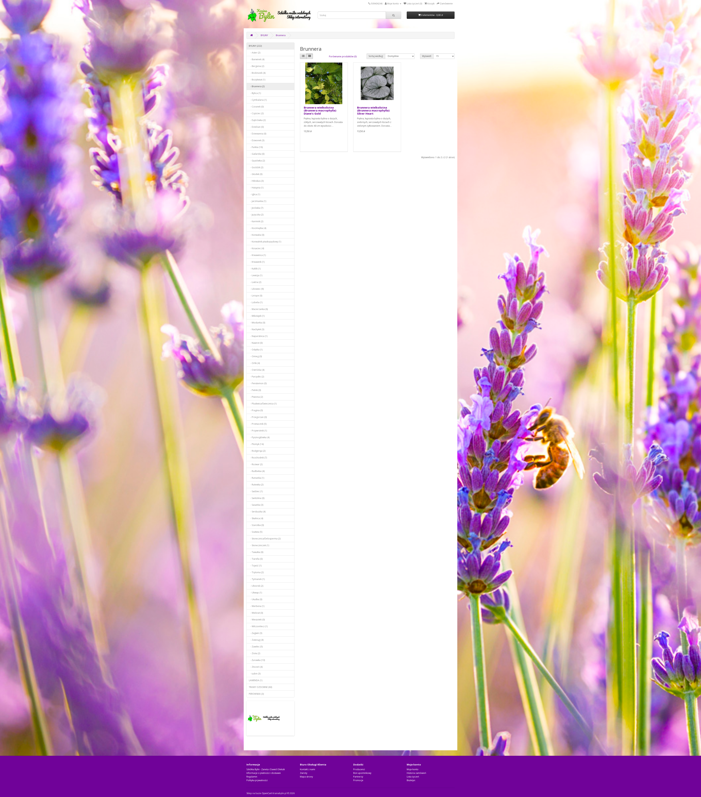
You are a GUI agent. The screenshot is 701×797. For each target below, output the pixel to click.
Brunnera (281, 35)
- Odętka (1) (256, 349)
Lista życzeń (413, 776)
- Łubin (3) (255, 673)
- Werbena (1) (256, 606)
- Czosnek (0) (256, 106)
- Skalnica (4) (256, 518)
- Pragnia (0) (256, 410)
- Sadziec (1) (256, 491)
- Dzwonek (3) (256, 140)
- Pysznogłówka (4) (259, 437)
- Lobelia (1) (256, 302)
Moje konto (412, 769)
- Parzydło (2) (256, 376)
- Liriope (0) (255, 295)
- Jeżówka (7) (256, 207)
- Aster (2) (254, 52)
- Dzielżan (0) (256, 126)
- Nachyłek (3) (256, 329)
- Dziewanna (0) (257, 133)
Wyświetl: (427, 56)
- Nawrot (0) (256, 342)
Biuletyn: (411, 780)
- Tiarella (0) (256, 558)
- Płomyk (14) (256, 444)
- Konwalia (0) (256, 234)
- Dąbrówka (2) (257, 120)
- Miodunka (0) (257, 322)
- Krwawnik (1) (257, 261)
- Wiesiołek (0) (257, 619)
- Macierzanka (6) (258, 309)
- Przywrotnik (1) (258, 430)
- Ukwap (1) (255, 592)
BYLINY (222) (255, 45)
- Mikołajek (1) (257, 315)
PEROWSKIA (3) (256, 693)
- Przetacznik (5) (258, 423)
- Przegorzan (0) (258, 417)
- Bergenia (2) (256, 66)
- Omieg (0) (255, 356)
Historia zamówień (416, 773)
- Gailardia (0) (256, 153)
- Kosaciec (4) (256, 248)
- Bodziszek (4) (257, 72)
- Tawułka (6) (256, 552)
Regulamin (251, 776)
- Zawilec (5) (256, 646)
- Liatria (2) (255, 282)
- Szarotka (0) (256, 525)
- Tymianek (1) (257, 579)
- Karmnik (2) (256, 221)
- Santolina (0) (256, 498)
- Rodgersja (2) (257, 450)
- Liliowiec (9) (256, 288)
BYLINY (264, 35)
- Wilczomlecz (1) (258, 626)
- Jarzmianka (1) (257, 201)
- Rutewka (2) (256, 484)
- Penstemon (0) (258, 383)
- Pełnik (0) (255, 390)
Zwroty (303, 773)
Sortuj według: (376, 56)
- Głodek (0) (255, 174)
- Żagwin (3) (255, 633)
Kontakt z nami (307, 769)
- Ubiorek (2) (256, 585)
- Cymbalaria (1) (258, 99)
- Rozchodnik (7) (258, 457)
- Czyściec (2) (256, 113)
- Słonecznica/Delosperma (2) (265, 538)
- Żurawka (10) (257, 660)
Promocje (358, 780)
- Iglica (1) (254, 194)
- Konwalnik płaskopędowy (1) (265, 241)
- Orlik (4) (254, 363)
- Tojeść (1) (255, 565)
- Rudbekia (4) (257, 471)
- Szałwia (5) (255, 531)
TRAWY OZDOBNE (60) (260, 687)
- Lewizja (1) (255, 275)
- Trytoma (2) (256, 572)
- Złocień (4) (256, 666)
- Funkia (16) (256, 147)
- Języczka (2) (256, 214)
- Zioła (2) (254, 653)
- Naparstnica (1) (258, 336)
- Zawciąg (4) (256, 639)
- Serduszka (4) (257, 511)
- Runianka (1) (256, 477)
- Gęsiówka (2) (257, 160)
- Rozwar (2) (256, 464)
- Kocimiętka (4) (257, 228)
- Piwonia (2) (256, 396)
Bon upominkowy (362, 773)
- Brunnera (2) (257, 86)
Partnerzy (358, 776)
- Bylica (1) (255, 93)
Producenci (359, 769)
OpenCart (267, 793)
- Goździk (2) (256, 167)
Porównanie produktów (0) (343, 56)
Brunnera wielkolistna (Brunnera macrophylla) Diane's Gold (320, 110)
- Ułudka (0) (255, 599)
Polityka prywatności (257, 780)
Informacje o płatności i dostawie (263, 773)
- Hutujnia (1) (256, 187)
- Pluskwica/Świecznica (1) (263, 403)
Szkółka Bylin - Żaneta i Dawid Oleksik (265, 769)
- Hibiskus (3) (256, 180)
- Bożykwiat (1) (257, 79)
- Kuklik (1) (255, 268)
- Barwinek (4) (256, 59)
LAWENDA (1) (255, 680)
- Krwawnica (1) (257, 255)
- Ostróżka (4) (256, 369)
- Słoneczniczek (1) (259, 545)
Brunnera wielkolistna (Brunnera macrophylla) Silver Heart (373, 110)
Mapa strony (306, 776)
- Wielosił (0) (256, 612)
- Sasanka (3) (256, 504)
